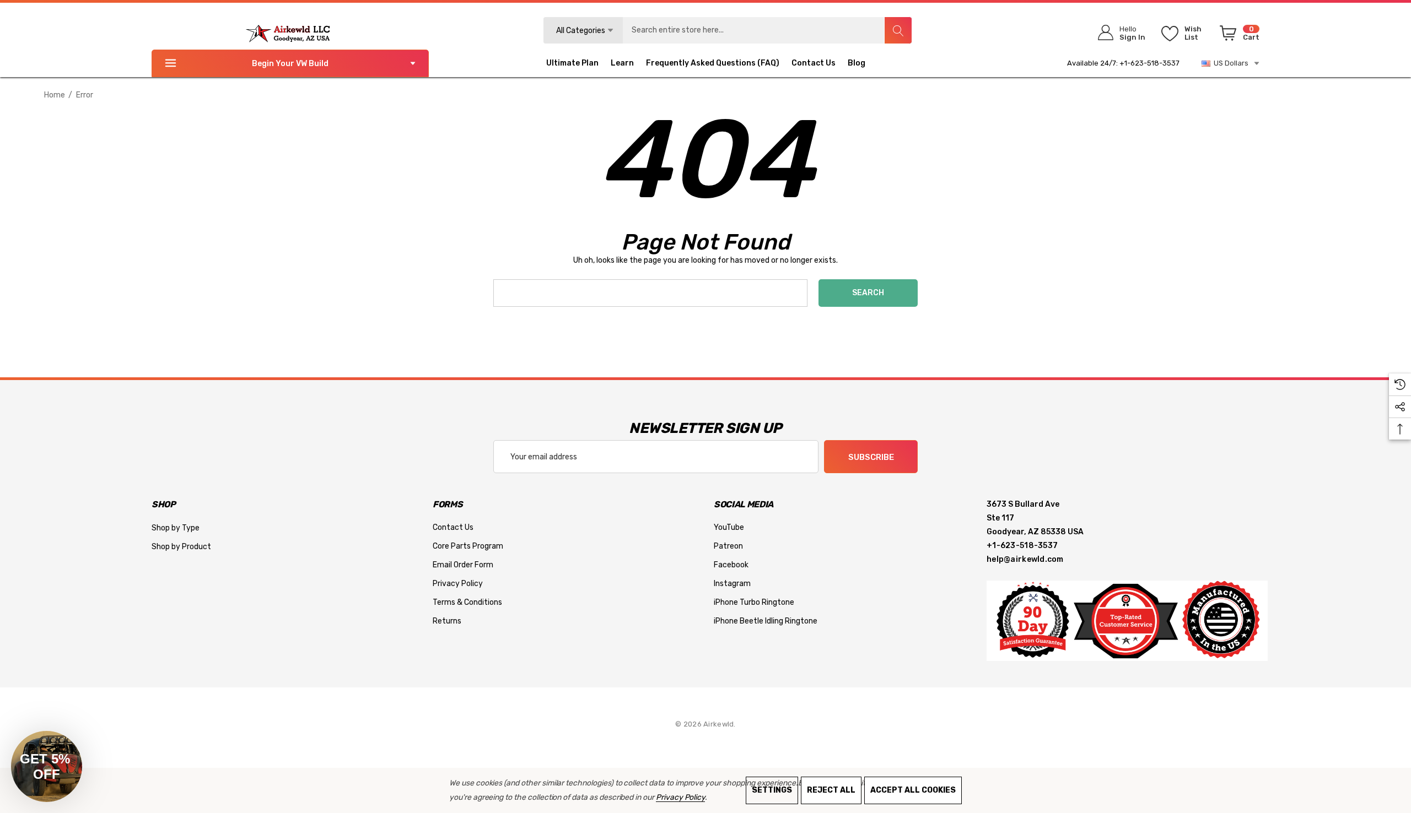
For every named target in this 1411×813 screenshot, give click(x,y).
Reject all (831, 790)
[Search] (898, 30)
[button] (46, 766)
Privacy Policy (680, 797)
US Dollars (1229, 63)
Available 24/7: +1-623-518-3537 (1123, 63)
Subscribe (871, 457)
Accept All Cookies (913, 790)
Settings (772, 790)
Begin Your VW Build (290, 63)
